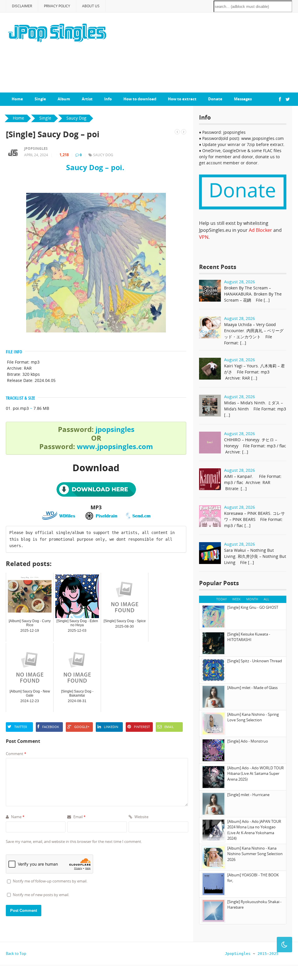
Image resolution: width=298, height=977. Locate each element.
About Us (91, 5)
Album (64, 99)
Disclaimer (22, 5)
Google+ (81, 727)
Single (40, 99)
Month (252, 599)
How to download (139, 99)
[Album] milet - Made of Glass (252, 687)
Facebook (50, 727)
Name (17, 816)
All (266, 599)
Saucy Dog (103, 154)
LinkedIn (111, 727)
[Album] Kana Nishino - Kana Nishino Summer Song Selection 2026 (255, 854)
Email (169, 727)
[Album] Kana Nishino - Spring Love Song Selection (253, 717)
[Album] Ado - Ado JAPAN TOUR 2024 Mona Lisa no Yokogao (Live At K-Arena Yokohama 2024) (254, 830)
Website (141, 816)
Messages (243, 99)
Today (221, 599)
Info (108, 99)
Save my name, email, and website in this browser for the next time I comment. (74, 841)
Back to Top (16, 953)
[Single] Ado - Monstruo (247, 741)
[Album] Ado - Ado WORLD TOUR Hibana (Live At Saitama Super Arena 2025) (255, 773)
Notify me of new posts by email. (41, 894)
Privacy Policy (57, 5)
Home (17, 99)
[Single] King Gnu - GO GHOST (252, 607)
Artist (87, 99)
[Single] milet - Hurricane (248, 794)
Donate (215, 99)
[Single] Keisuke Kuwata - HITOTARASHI (248, 637)
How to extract (182, 99)
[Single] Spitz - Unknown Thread (254, 660)
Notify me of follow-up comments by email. (50, 881)
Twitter (20, 727)
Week (236, 599)
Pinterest (142, 727)
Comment (16, 753)
